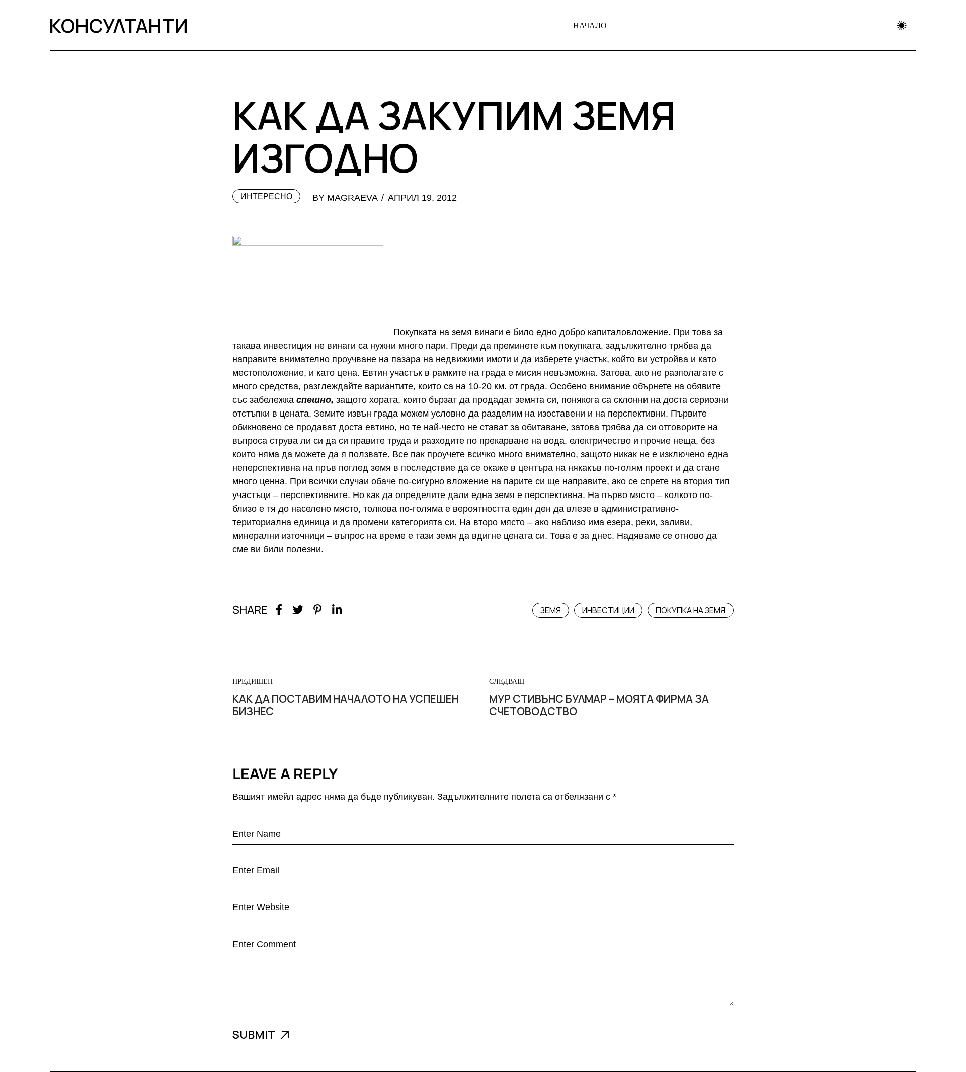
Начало (590, 25)
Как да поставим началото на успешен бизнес (345, 705)
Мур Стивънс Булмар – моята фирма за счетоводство (599, 705)
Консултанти (116, 25)
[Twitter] (297, 609)
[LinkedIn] (337, 609)
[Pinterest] (317, 609)
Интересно (266, 196)
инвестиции (608, 610)
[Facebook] (278, 609)
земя (550, 610)
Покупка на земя (691, 610)
